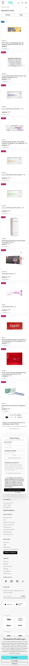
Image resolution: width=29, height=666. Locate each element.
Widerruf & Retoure (8, 524)
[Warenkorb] (26, 2)
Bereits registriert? (14, 492)
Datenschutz (6, 547)
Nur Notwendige (14, 660)
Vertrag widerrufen (10, 552)
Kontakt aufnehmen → (9, 510)
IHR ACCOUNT (8, 442)
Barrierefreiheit (7, 517)
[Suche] (26, 7)
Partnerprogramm (8, 534)
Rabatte (5, 564)
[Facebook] (5, 581)
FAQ (4, 520)
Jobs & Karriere (7, 566)
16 (15, 417)
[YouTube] (17, 581)
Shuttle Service (7, 573)
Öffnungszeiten (7, 532)
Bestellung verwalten (9, 522)
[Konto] (18, 2)
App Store (9, 604)
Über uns (5, 561)
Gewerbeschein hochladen (15, 457)
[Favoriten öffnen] (22, 2)
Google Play (20, 604)
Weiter (19, 417)
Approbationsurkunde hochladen (14, 473)
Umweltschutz (7, 571)
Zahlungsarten (7, 527)
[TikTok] (23, 581)
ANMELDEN (23, 596)
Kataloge (5, 568)
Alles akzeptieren (14, 657)
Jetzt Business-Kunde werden (14, 489)
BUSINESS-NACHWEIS (10, 451)
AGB (4, 545)
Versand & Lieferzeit (8, 529)
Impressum (6, 542)
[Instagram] (11, 581)
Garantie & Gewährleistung (11, 549)
